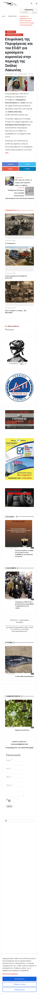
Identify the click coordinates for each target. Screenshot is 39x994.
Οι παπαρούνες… (10, 243)
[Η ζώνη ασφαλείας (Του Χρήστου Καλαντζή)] (19, 256)
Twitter (27, 164)
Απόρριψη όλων (19, 990)
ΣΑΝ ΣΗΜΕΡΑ (11, 568)
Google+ (10, 169)
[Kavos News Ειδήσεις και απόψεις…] (10, 3)
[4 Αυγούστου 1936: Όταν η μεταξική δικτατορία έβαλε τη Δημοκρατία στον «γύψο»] (18, 585)
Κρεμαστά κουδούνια (22, 730)
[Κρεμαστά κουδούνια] (18, 713)
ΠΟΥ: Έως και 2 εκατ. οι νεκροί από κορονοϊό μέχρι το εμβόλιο (23, 181)
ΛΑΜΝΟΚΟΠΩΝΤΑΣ (13, 696)
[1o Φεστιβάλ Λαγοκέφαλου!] (18, 659)
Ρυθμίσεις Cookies (20, 984)
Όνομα (8, 760)
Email (7, 768)
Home (3, 16)
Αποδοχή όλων (19, 979)
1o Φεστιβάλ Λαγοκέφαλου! (24, 676)
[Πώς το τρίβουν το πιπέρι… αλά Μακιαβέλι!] (19, 292)
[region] (19, 974)
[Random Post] (31, 3)
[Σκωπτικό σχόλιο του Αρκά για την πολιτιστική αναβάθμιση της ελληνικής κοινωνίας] (18, 533)
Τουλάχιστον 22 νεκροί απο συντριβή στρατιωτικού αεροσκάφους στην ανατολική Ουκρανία (19, 193)
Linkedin (27, 169)
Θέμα (7, 777)
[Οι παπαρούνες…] (19, 224)
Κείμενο (8, 785)
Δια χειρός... (11, 517)
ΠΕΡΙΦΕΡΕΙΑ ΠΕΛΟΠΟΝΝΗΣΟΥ (14, 34)
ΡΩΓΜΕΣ (9, 642)
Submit (9, 806)
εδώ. (7, 153)
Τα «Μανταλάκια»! (12, 326)
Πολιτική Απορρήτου (10, 974)
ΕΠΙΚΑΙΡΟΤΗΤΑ (12, 16)
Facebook (10, 164)
